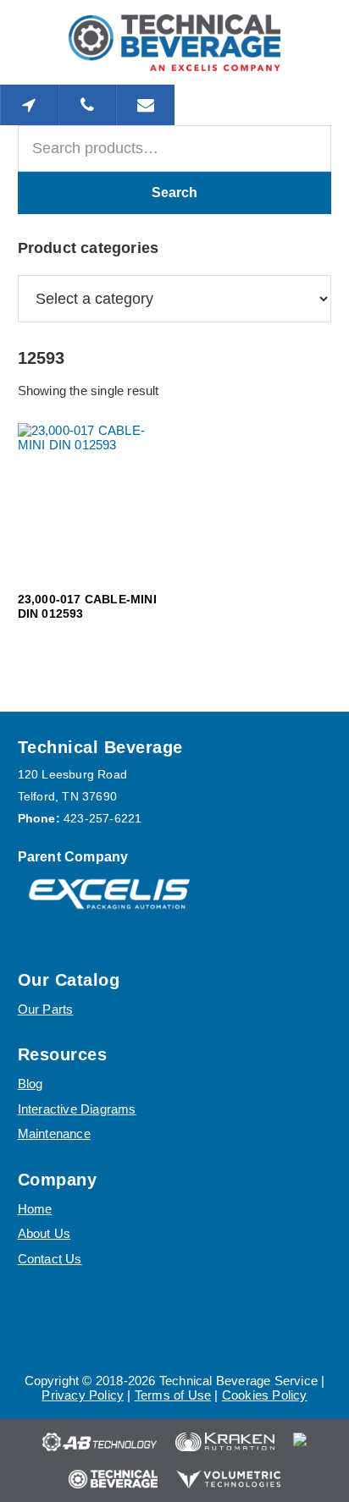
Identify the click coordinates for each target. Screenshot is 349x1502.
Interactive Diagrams (77, 1109)
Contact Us (50, 1259)
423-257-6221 (102, 818)
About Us (44, 1233)
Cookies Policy (264, 1395)
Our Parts (46, 1009)
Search (174, 192)
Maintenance (54, 1133)
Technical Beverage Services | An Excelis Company (174, 42)
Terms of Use (173, 1395)
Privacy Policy (83, 1395)
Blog (30, 1083)
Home (35, 1209)
